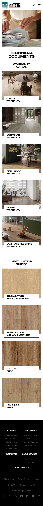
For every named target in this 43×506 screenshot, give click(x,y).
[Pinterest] (27, 496)
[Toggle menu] (39, 5)
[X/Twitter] (16, 496)
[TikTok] (39, 496)
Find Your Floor (29, 462)
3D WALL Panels (31, 439)
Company (23, 485)
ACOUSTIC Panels (30, 435)
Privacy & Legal (9, 479)
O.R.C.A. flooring (11, 439)
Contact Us (12, 485)
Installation (12, 454)
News (37, 479)
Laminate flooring (11, 445)
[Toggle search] (34, 5)
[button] (21, 392)
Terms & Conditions (25, 479)
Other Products (21, 468)
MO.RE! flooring (11, 442)
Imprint (32, 485)
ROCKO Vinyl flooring (11, 435)
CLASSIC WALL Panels (30, 442)
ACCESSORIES (11, 449)
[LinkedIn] (21, 496)
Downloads (29, 459)
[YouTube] (33, 496)
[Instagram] (10, 496)
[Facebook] (4, 496)
